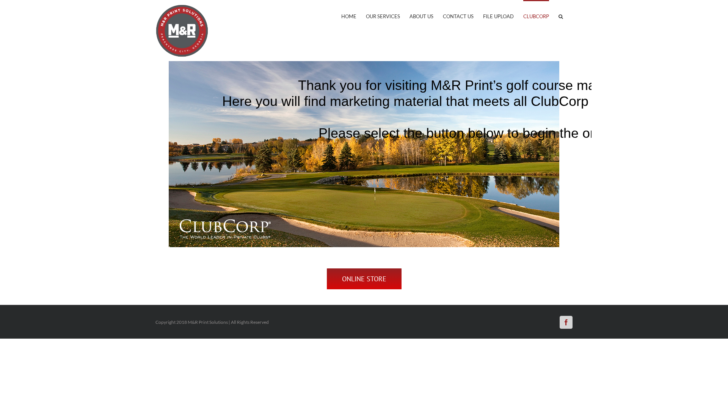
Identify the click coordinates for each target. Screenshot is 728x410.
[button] (561, 16)
